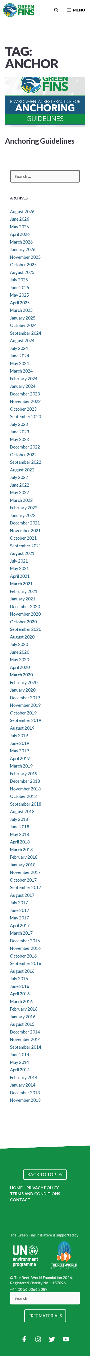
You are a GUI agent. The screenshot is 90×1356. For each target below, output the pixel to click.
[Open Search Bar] (56, 10)
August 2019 (22, 728)
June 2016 (19, 986)
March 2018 (21, 849)
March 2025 (21, 310)
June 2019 (19, 743)
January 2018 (23, 864)
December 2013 (25, 1092)
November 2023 (25, 401)
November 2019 (25, 705)
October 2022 (23, 454)
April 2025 (20, 302)
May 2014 (19, 1062)
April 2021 (20, 576)
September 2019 (25, 720)
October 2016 (23, 956)
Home (16, 1187)
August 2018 (22, 811)
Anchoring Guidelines (39, 140)
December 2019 (25, 697)
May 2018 (19, 834)
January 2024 (23, 386)
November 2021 (25, 530)
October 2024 (23, 325)
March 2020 (21, 674)
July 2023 (19, 424)
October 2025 (23, 264)
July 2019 (19, 735)
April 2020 (20, 667)
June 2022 (19, 485)
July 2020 (19, 644)
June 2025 (19, 287)
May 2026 (19, 226)
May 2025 (19, 295)
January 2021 (23, 598)
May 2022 (19, 492)
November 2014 (25, 1039)
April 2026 (20, 234)
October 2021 (23, 538)
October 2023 (23, 409)
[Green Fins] (19, 10)
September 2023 (25, 416)
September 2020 (25, 629)
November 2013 (25, 1100)
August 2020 (22, 637)
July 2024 (19, 348)
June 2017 (19, 910)
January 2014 (23, 1085)
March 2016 (21, 1001)
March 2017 (21, 933)
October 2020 (23, 621)
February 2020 (24, 682)
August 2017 (22, 895)
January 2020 (23, 690)
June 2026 (19, 219)
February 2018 (24, 857)
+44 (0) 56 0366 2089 (29, 1289)
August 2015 (22, 1024)
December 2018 (25, 781)
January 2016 (23, 1016)
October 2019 (23, 712)
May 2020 (19, 659)
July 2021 (19, 561)
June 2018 (19, 826)
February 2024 (24, 378)
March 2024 (21, 371)
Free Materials (45, 1315)
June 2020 (19, 652)
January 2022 (23, 515)
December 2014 (25, 1031)
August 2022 (22, 469)
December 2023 (25, 393)
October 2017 (23, 880)
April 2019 (20, 758)
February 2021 (24, 591)
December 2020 (25, 606)
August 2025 (22, 272)
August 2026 (22, 211)
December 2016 (25, 940)
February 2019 (24, 773)
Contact (20, 1199)
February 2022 (24, 507)
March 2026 (21, 242)
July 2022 (19, 477)
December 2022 (25, 447)
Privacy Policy (42, 1187)
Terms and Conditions (35, 1193)
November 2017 (25, 872)
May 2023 (19, 439)
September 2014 (25, 1047)
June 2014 (19, 1054)
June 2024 (19, 355)
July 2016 (19, 978)
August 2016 (22, 971)
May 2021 (19, 568)
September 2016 (25, 963)
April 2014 (20, 1069)
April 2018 (20, 841)
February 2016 (24, 1009)
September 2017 (25, 887)
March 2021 (21, 583)
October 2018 (23, 796)
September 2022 (25, 462)
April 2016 (20, 993)
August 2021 (22, 553)
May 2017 (19, 917)
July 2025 (19, 279)
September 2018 (25, 804)
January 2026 (23, 249)
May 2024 (19, 363)
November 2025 (25, 257)
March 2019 (21, 766)
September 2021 (25, 545)
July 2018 (19, 819)
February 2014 (24, 1077)
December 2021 (25, 522)
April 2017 (20, 925)
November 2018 (25, 788)
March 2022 (21, 500)
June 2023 (19, 431)
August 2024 (22, 340)
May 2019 (19, 750)
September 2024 (25, 333)
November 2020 (25, 614)
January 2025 (23, 318)
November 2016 (25, 948)
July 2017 (19, 902)
